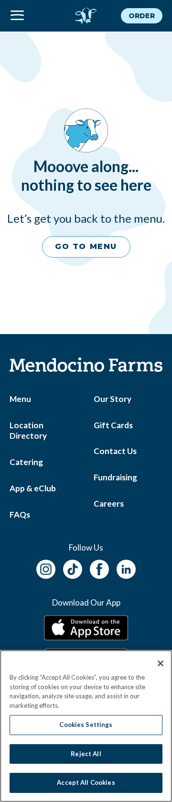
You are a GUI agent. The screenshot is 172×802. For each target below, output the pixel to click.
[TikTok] (72, 568)
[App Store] (86, 627)
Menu (20, 399)
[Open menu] (35, 16)
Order (142, 15)
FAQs (20, 514)
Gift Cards (113, 425)
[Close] (160, 663)
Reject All (86, 754)
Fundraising (115, 477)
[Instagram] (45, 568)
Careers (109, 504)
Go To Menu (86, 246)
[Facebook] (99, 568)
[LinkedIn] (126, 568)
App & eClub (33, 488)
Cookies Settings (85, 724)
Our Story (112, 399)
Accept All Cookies (86, 782)
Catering (26, 462)
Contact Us (115, 451)
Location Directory (28, 430)
